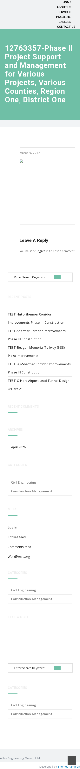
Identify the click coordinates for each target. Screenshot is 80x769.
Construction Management (31, 491)
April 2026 (18, 447)
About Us (64, 7)
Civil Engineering (23, 482)
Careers (64, 22)
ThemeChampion (69, 766)
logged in (43, 251)
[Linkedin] (42, 758)
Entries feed (17, 537)
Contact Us (66, 27)
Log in (12, 527)
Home (67, 2)
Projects (63, 17)
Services (64, 12)
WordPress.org (19, 556)
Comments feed (19, 547)
